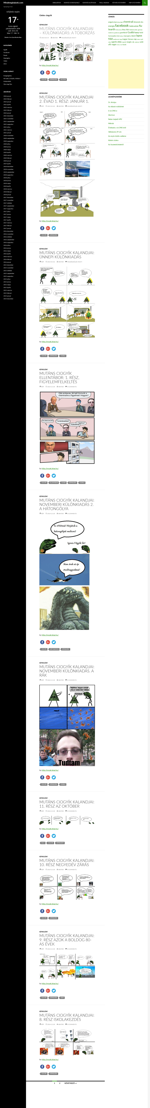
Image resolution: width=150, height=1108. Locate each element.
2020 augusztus (8, 141)
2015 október (8, 270)
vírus (118, 44)
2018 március (8, 189)
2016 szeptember (9, 239)
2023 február (8, 99)
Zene (5, 63)
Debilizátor (57, 2)
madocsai (116, 39)
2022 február (8, 110)
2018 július (7, 177)
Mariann (130, 39)
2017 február (8, 225)
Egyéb (5, 49)
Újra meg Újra (8, 84)
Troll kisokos (104, 2)
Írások (5, 55)
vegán (114, 44)
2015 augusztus (8, 276)
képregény (53, 79)
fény (124, 30)
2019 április (7, 163)
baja (43, 843)
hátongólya (54, 649)
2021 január (7, 132)
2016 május (7, 251)
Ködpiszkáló (7, 81)
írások (124, 44)
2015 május (7, 284)
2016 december (8, 231)
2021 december (8, 116)
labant (133, 36)
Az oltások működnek (116, 107)
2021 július (7, 127)
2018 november (8, 169)
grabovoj (117, 32)
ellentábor (54, 482)
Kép (42, 106)
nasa (138, 39)
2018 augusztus (8, 175)
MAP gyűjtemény (135, 2)
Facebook (6, 52)
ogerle (63, 355)
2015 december (8, 265)
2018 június (7, 180)
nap (135, 39)
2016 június (7, 248)
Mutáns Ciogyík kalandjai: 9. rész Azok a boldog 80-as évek (66, 940)
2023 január (7, 101)
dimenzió (137, 22)
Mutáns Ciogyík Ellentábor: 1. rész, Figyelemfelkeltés (59, 378)
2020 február (8, 158)
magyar (125, 39)
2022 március (8, 107)
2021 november (8, 118)
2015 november (8, 268)
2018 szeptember (9, 172)
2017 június (7, 214)
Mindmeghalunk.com (13, 3)
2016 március (8, 256)
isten (118, 36)
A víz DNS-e (112, 111)
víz (121, 44)
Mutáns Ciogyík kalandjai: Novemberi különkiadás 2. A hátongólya (66, 504)
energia (111, 26)
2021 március (8, 130)
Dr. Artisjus (112, 102)
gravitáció (123, 33)
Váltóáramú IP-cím (115, 132)
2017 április (7, 220)
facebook (122, 25)
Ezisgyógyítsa (8, 75)
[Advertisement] (126, 74)
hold (141, 33)
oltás (119, 42)
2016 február (8, 259)
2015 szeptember (9, 273)
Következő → (71, 1083)
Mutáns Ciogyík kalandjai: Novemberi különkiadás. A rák (66, 671)
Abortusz (111, 115)
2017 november (8, 200)
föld (127, 30)
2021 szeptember (9, 121)
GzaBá (63, 482)
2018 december (8, 166)
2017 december (8, 197)
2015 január (7, 296)
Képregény (43, 25)
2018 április (7, 186)
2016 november (8, 234)
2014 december (8, 298)
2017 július (7, 211)
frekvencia (119, 29)
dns (142, 22)
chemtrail (128, 22)
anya (115, 22)
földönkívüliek (133, 29)
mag (120, 39)
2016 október (8, 237)
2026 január (7, 96)
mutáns (63, 79)
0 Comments (72, 386)
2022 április (7, 104)
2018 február (8, 192)
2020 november (8, 135)
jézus (121, 36)
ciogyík (44, 79)
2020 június (7, 147)
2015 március (8, 290)
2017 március (8, 222)
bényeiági (120, 22)
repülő (124, 42)
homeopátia (112, 36)
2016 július (7, 245)
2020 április (7, 152)
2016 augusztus (8, 242)
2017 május (7, 217)
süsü (62, 997)
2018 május (7, 183)
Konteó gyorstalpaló (71, 2)
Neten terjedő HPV (115, 119)
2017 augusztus (8, 208)
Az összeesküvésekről (116, 145)
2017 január (7, 228)
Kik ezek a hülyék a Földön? (12, 78)
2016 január (7, 262)
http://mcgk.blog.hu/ (50, 65)
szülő (141, 42)
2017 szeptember (9, 206)
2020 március (8, 155)
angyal (110, 22)
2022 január (7, 113)
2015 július (7, 279)
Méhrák (111, 123)
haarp (136, 33)
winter (55, 37)
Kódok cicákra (113, 140)
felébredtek (134, 26)
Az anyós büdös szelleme (117, 136)
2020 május (7, 149)
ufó (109, 44)
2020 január (7, 161)
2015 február (8, 293)
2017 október (8, 203)
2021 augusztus (8, 124)
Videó (5, 61)
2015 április (7, 287)
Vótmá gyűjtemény (119, 2)
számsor (137, 42)
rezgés (129, 42)
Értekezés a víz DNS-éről (117, 128)
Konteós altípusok (89, 2)
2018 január (7, 194)
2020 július (7, 144)
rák (133, 42)
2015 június (7, 282)
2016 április (7, 253)
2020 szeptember (9, 138)
